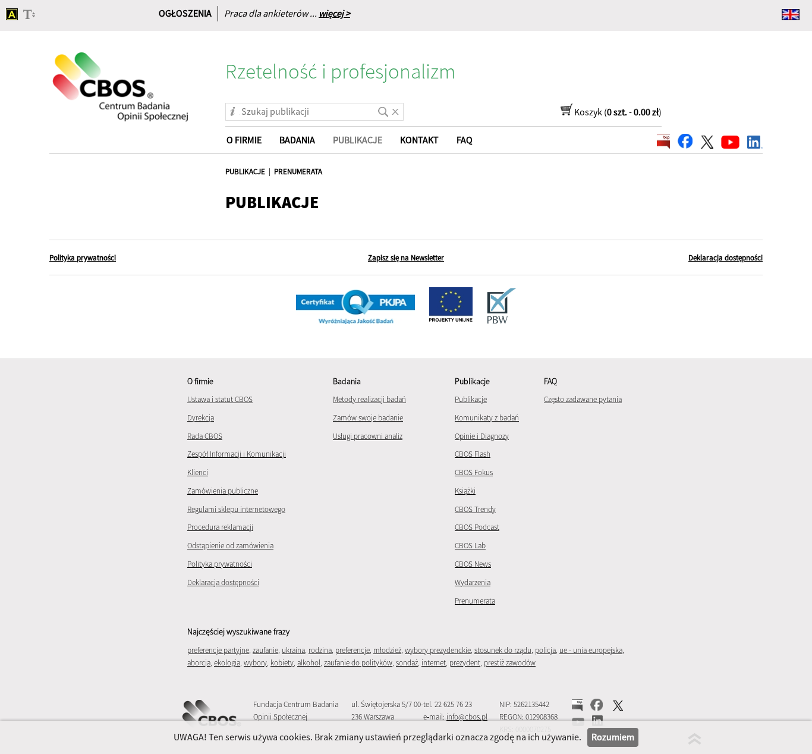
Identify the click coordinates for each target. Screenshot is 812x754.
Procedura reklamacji (220, 527)
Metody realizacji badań (369, 399)
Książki (465, 491)
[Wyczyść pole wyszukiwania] (395, 107)
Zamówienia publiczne (222, 491)
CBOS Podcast (477, 527)
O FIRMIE (244, 140)
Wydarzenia (472, 582)
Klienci (197, 472)
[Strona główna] (121, 79)
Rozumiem (612, 737)
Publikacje (471, 399)
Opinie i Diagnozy (482, 436)
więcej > (334, 13)
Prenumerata (475, 601)
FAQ (465, 140)
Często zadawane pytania (583, 399)
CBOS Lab (470, 546)
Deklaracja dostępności (725, 258)
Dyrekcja (200, 418)
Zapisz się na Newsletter (406, 258)
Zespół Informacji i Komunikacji (236, 454)
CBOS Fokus (474, 472)
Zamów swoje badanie (368, 418)
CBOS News (473, 564)
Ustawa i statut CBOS (220, 399)
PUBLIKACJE (245, 171)
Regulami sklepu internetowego (236, 509)
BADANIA (297, 140)
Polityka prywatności (82, 258)
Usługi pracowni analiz (367, 436)
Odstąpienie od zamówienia (230, 546)
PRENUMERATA (298, 171)
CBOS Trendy (475, 509)
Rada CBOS (204, 436)
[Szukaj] (381, 107)
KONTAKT (419, 140)
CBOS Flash (472, 454)
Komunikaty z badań (487, 418)
